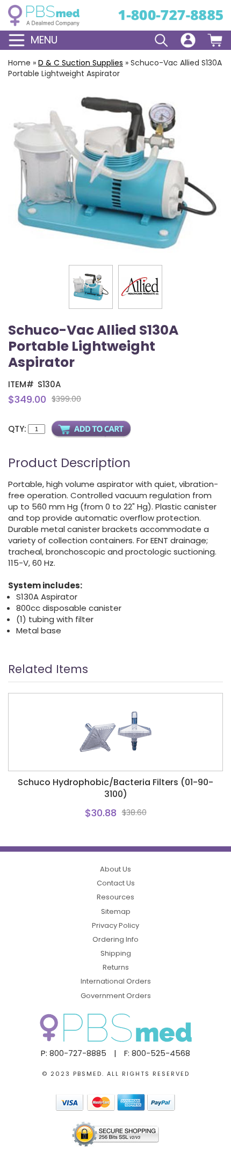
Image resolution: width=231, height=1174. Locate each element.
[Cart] (215, 40)
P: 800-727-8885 (73, 1053)
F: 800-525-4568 (157, 1053)
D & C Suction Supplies (80, 62)
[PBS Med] (44, 15)
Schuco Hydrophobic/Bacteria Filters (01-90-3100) (115, 788)
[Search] (161, 40)
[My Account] (188, 40)
